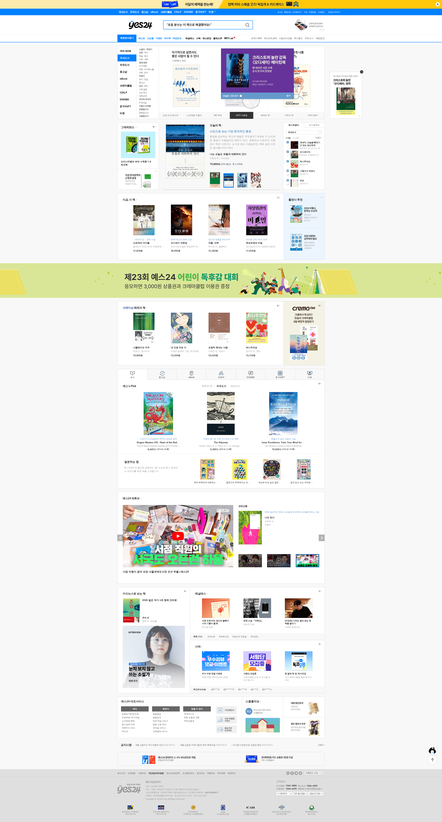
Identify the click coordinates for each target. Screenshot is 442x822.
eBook (123, 78)
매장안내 (177, 38)
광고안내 (200, 773)
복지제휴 (221, 773)
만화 (141, 69)
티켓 (122, 113)
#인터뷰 (211, 636)
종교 (146, 56)
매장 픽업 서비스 (160, 721)
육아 (146, 86)
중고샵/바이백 (128, 724)
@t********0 (228, 689)
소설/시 (142, 49)
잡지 (146, 72)
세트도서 (235, 385)
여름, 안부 (213, 243)
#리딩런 (254, 636)
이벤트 (159, 38)
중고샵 (123, 71)
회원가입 (287, 12)
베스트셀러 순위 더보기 (318, 138)
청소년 (142, 82)
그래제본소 (128, 127)
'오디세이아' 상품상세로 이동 (304, 155)
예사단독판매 (270, 38)
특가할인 (298, 38)
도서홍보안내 (188, 773)
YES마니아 (189, 714)
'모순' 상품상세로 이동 (304, 183)
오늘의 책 (215, 125)
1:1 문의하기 (284, 794)
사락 (198, 38)
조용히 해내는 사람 (218, 347)
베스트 (141, 38)
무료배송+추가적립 (131, 717)
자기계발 (143, 66)
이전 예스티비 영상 (120, 538)
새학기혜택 (256, 38)
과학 (146, 59)
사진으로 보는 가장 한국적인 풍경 (230, 131)
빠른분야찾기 (127, 38)
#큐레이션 (224, 636)
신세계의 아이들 (141, 243)
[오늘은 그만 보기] (360, 72)
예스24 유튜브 (131, 498)
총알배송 (157, 714)
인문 (141, 52)
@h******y (267, 689)
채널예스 (200, 593)
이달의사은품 (285, 38)
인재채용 (131, 773)
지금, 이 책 (129, 199)
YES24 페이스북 (292, 773)
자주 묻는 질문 (300, 794)
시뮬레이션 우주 (141, 347)
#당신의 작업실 (240, 636)
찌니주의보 (251, 347)
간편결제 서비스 (160, 731)
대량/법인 (320, 38)
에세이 (149, 49)
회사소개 (121, 773)
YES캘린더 (226, 710)
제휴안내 (211, 773)
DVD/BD (124, 99)
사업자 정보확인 (210, 792)
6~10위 (296, 138)
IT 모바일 (142, 103)
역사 (146, 52)
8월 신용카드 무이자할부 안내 (155, 745)
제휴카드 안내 (128, 728)
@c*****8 (242, 689)
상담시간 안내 (315, 794)
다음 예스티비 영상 (322, 538)
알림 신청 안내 (159, 724)
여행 (141, 72)
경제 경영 (143, 62)
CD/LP (123, 92)
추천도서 (309, 38)
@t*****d (215, 689)
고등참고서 (143, 116)
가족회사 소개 (314, 773)
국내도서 (124, 58)
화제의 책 (134, 307)
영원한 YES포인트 (130, 714)
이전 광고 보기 (320, 29)
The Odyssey (221, 442)
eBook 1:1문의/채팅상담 (309, 789)
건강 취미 (143, 92)
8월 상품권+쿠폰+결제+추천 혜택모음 (204, 745)
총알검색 (157, 717)
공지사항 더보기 (321, 745)
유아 (141, 79)
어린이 (142, 76)
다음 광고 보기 (323, 29)
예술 (141, 56)
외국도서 (124, 64)
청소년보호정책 (173, 773)
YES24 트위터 (296, 773)
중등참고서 (143, 113)
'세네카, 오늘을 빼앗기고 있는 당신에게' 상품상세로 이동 (304, 145)
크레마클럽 (126, 85)
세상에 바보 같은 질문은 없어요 (272, 482)
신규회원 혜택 (128, 721)
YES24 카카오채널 (288, 773)
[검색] (247, 25)
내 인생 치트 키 (178, 347)
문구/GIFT (125, 106)
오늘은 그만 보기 (231, 96)
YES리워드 (226, 720)
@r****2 (254, 689)
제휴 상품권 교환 (191, 717)
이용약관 (142, 773)
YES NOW (125, 51)
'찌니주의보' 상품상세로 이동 (304, 164)
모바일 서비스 (159, 728)
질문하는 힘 (131, 461)
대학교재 (143, 96)
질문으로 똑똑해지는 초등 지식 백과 (242, 482)
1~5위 (288, 138)
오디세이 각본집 (179, 243)
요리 (141, 86)
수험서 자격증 (145, 106)
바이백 (167, 38)
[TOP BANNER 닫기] (437, 4)
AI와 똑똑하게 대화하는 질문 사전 (209, 482)
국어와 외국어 (145, 99)
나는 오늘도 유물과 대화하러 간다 (228, 154)
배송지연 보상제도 (226, 729)
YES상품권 (189, 721)
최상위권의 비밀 (254, 243)
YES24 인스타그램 (300, 773)
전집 (146, 79)
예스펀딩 (207, 38)
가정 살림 (143, 89)
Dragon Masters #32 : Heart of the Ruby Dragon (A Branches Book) (172, 442)
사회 (141, 59)
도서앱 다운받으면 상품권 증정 (253, 745)
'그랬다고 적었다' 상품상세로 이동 (304, 174)
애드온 (125, 731)
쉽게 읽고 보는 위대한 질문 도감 (305, 482)
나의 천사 (269, 517)
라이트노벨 (149, 69)
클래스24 (217, 38)
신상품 (150, 38)
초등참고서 (143, 109)
